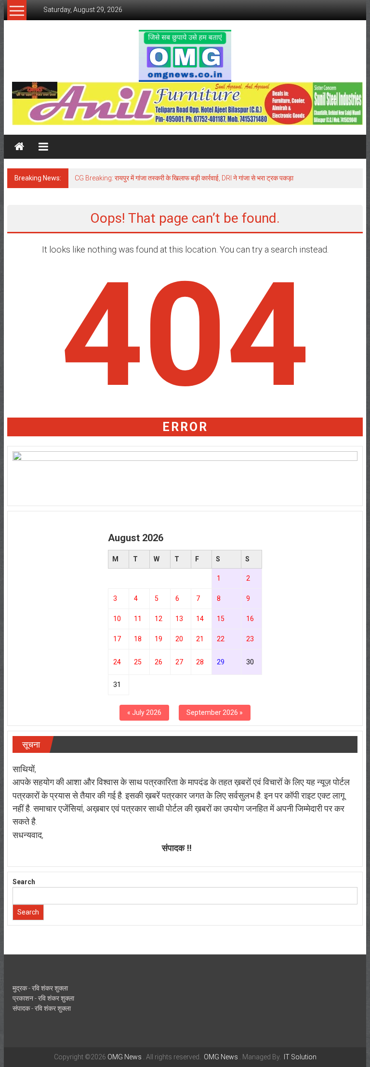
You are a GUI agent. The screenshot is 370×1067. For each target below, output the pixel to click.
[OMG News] (19, 147)
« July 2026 (144, 712)
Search (24, 882)
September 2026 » (214, 712)
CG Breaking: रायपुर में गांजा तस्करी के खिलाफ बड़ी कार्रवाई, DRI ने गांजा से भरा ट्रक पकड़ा (184, 178)
